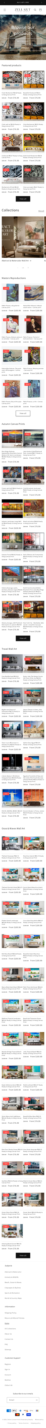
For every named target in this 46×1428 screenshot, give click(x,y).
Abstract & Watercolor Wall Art (15, 260)
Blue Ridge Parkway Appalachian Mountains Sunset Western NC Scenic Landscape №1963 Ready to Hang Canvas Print (12, 455)
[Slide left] (17, 267)
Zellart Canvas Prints (14, 1419)
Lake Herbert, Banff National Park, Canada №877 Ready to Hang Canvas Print (32, 453)
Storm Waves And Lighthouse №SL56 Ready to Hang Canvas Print (11, 1118)
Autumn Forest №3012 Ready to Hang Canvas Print (12, 555)
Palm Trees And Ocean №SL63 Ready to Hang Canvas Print (33, 988)
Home (7, 1323)
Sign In (7, 1369)
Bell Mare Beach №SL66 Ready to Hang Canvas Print (11, 955)
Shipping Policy (10, 1313)
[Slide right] (28, 267)
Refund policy (39, 1419)
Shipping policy (36, 1423)
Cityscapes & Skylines (13, 1288)
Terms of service (24, 1423)
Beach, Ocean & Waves (13, 1282)
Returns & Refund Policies (14, 1318)
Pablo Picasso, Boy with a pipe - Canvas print (12, 402)
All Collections (10, 1329)
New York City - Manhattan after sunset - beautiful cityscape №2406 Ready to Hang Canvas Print (33, 625)
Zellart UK (9, 1385)
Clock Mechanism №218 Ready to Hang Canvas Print (12, 94)
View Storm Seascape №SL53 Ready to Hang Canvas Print (32, 1150)
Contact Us (9, 1339)
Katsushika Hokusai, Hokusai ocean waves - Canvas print (32, 306)
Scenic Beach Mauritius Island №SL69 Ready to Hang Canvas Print (33, 889)
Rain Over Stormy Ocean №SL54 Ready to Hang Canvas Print (12, 1150)
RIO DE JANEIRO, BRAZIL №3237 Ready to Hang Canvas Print (12, 812)
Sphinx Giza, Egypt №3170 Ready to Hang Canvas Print (32, 743)
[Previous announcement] (4, 2)
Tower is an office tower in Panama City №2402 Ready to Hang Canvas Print (11, 744)
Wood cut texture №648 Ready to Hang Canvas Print (33, 522)
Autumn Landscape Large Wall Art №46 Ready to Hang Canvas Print (12, 523)
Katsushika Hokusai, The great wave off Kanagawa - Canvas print (11, 370)
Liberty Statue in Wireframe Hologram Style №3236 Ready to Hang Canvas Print (11, 777)
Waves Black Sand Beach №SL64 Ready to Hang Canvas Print (12, 988)
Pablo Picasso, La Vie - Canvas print (33, 402)
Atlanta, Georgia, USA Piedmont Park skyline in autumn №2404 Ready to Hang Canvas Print (12, 624)
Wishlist (8, 1380)
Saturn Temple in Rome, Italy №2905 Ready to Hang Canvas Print (33, 711)
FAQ (6, 1344)
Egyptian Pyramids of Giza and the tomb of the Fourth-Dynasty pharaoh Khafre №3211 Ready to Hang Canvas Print (33, 778)
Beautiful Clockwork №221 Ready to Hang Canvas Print (32, 94)
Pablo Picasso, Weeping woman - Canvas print (33, 369)
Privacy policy (12, 1423)
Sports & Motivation (12, 1293)
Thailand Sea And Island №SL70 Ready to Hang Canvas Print (12, 888)
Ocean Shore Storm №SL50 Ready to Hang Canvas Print (11, 1213)
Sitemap (8, 1349)
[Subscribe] (36, 1400)
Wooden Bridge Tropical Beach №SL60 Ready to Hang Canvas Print (11, 1053)
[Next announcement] (41, 2)
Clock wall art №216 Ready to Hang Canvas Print (11, 125)
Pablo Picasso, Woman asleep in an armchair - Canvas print (12, 338)
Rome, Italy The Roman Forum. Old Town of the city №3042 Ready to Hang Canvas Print (33, 678)
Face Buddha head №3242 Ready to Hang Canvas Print (11, 677)
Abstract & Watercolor (13, 1272)
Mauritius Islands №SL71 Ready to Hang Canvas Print (33, 857)
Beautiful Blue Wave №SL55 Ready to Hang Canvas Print (32, 1117)
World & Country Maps (13, 1298)
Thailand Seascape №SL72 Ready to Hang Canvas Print (11, 857)
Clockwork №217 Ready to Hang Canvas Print (12, 156)
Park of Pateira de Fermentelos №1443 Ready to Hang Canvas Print (33, 556)
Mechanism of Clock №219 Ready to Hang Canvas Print (11, 188)
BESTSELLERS (23, 41)
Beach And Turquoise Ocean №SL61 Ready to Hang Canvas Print (33, 1020)
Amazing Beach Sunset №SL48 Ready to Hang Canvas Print (11, 1244)
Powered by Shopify (27, 1419)
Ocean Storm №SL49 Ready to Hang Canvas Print (33, 1213)
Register (8, 1364)
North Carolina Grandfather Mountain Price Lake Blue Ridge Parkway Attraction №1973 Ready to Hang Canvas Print (33, 590)
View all (23, 199)
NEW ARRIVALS (23, 48)
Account (8, 1375)
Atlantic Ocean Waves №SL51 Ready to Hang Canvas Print (32, 1182)
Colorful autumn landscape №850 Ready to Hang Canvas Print (32, 490)
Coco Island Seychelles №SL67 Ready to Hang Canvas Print (33, 921)
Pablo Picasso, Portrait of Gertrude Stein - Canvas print (32, 338)
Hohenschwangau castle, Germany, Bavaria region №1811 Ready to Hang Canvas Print (12, 589)
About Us (8, 1334)
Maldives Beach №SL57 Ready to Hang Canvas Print (33, 1086)
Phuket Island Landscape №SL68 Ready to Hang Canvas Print (11, 922)
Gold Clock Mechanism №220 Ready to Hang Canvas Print (32, 156)
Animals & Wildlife (12, 1277)
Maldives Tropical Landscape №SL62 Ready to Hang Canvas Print (11, 1020)
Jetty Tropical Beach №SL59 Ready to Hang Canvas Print (32, 1052)
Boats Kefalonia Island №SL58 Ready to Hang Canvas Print (11, 1086)
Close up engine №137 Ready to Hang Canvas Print (33, 188)
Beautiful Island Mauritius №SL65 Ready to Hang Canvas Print (33, 955)
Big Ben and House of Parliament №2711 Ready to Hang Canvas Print (11, 711)
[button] (4, 9)
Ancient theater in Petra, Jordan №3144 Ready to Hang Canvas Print (33, 812)
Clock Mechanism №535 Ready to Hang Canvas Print (33, 125)
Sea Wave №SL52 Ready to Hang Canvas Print (12, 1182)
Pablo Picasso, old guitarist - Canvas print (11, 306)
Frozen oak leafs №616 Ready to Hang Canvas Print (12, 489)
